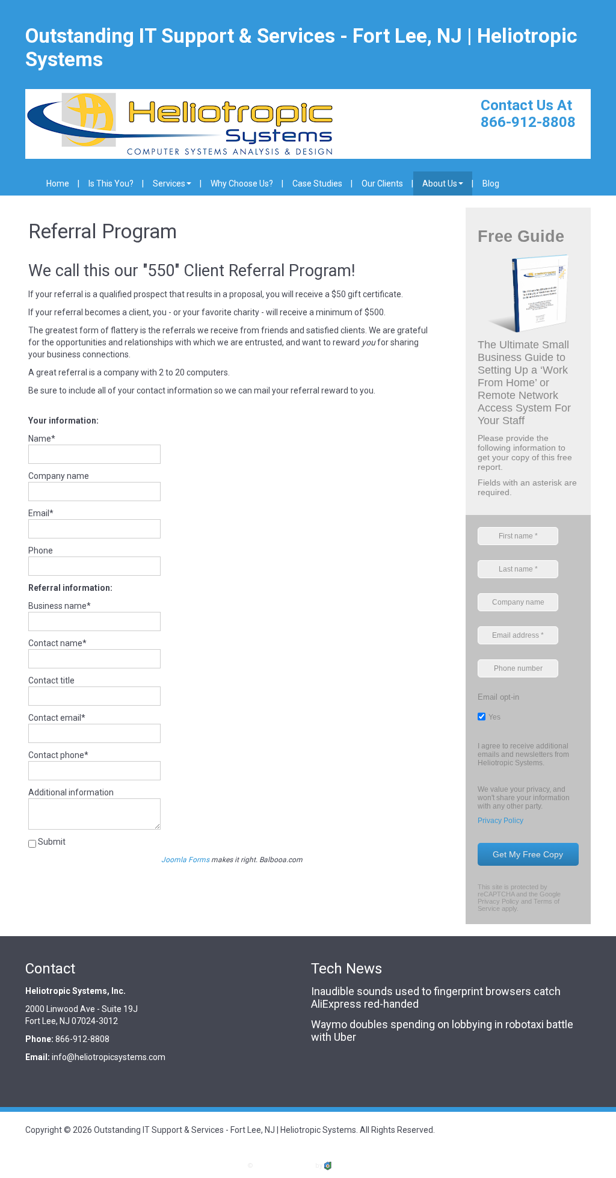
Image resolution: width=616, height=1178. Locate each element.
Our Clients (382, 183)
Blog (490, 183)
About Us (439, 183)
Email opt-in (498, 697)
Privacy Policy (500, 820)
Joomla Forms (185, 860)
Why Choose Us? (242, 183)
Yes (494, 717)
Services (169, 183)
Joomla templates (284, 1166)
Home (57, 183)
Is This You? (111, 183)
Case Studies (317, 183)
